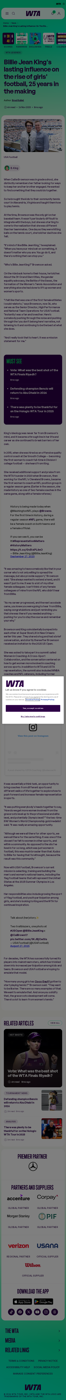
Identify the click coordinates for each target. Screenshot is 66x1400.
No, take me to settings (33, 716)
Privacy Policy (47, 699)
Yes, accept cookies (33, 708)
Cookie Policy (33, 699)
